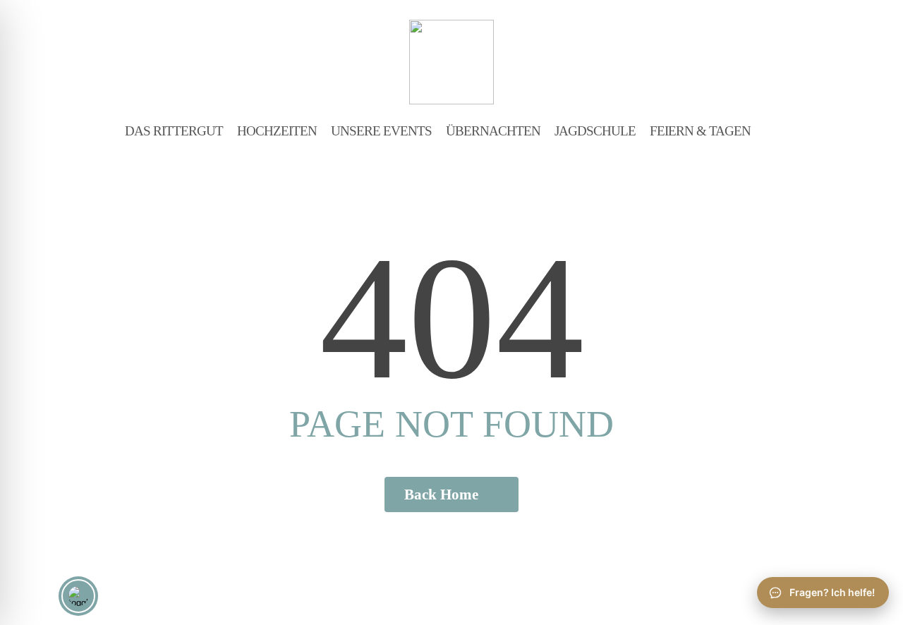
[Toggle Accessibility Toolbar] (78, 596)
